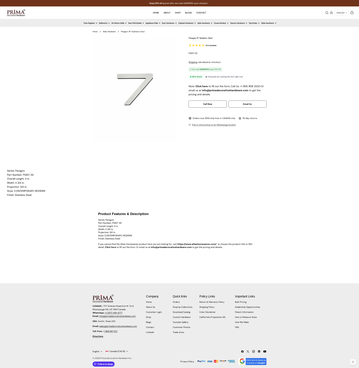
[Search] (327, 12)
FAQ (237, 327)
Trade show (178, 332)
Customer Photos (181, 327)
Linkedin (150, 332)
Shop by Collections (182, 307)
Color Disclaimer (207, 312)
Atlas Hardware (109, 31)
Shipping (193, 62)
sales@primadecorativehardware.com (118, 326)
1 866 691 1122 (110, 331)
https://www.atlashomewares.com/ (197, 244)
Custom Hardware (182, 317)
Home (95, 31)
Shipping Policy (206, 307)
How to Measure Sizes (246, 317)
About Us (150, 307)
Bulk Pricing (241, 302)
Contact (150, 327)
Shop (148, 317)
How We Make (242, 322)
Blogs (148, 322)
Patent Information (244, 312)
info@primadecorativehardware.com (117, 316)
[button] (208, 104)
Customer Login (154, 312)
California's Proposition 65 (212, 317)
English (96, 351)
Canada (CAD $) (117, 351)
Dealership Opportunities (247, 307)
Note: (192, 86)
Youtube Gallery (180, 322)
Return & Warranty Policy (211, 302)
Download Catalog (181, 312)
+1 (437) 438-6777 (113, 312)
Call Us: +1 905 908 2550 (245, 86)
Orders (176, 302)
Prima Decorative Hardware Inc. (116, 358)
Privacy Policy (187, 361)
